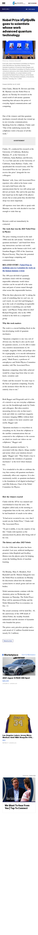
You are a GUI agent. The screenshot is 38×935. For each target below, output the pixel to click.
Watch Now (32, 3)
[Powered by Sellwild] (32, 775)
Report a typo (8, 641)
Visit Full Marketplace (28, 655)
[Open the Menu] (3, 3)
